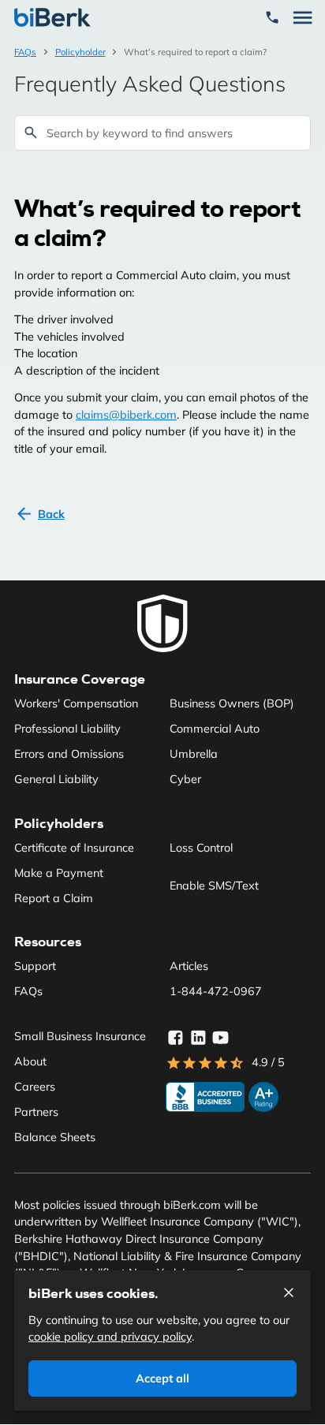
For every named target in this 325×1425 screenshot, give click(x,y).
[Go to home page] (162, 624)
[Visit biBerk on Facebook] (175, 1037)
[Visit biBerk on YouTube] (220, 1037)
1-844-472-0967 (216, 991)
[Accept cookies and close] (288, 1292)
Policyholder (80, 52)
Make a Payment (58, 873)
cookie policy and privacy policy (110, 1337)
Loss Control (201, 848)
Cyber (185, 779)
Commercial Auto (215, 729)
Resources (47, 941)
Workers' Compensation (76, 703)
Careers (34, 1087)
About (30, 1061)
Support (35, 966)
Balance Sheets (54, 1137)
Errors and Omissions (69, 754)
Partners (36, 1112)
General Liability (56, 779)
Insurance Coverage (79, 679)
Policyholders (58, 823)
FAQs (25, 52)
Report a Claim (53, 898)
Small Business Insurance (80, 1036)
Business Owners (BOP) (232, 703)
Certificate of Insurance (74, 848)
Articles (189, 966)
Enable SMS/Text (214, 886)
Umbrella (194, 754)
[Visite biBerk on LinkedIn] (198, 1037)
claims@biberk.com (126, 415)
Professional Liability (67, 729)
